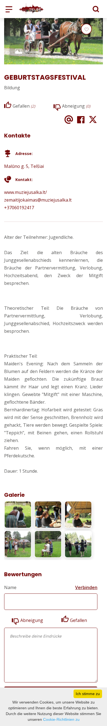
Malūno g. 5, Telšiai (24, 166)
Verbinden (86, 587)
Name (10, 587)
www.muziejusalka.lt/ (25, 192)
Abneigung (31, 620)
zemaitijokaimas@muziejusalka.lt (38, 200)
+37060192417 (19, 208)
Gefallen (78, 620)
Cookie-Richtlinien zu (61, 719)
